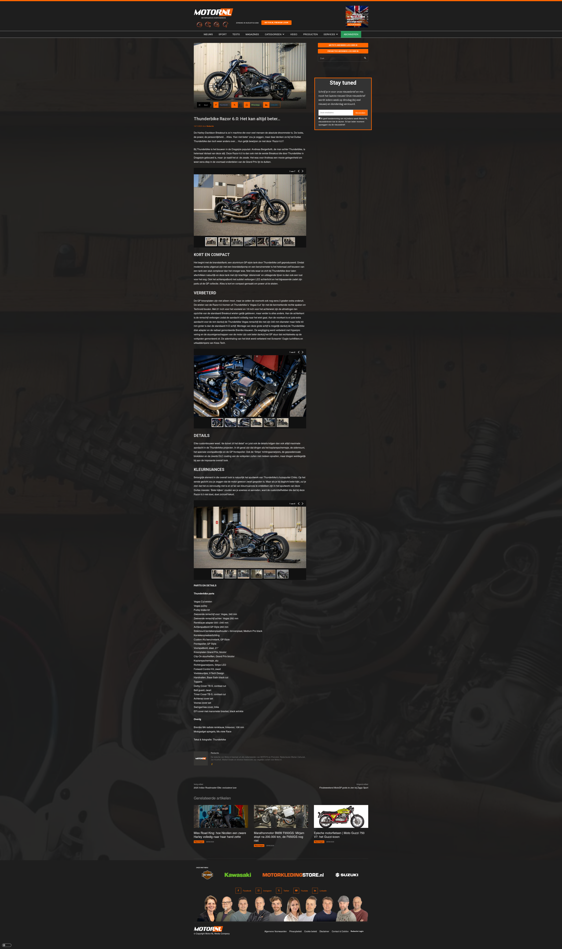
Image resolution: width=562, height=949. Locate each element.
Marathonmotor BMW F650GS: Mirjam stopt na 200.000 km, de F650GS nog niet (279, 837)
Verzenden (360, 113)
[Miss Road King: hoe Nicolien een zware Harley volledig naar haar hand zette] (221, 816)
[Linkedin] (315, 890)
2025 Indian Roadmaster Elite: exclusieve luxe (215, 787)
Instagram (267, 890)
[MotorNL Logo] (208, 929)
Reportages (354, 24)
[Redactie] (201, 758)
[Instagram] (258, 890)
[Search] (365, 58)
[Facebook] (212, 764)
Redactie (210, 126)
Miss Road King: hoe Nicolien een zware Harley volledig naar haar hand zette (220, 835)
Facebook (247, 890)
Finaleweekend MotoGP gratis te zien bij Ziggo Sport (343, 787)
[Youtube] (296, 890)
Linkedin (323, 890)
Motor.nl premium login (276, 23)
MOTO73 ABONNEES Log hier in (343, 45)
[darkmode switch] (6, 945)
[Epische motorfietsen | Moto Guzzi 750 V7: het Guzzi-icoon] (341, 816)
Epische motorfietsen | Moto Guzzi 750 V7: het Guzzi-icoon (339, 835)
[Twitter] (279, 890)
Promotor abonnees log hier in (343, 51)
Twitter (286, 890)
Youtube (304, 890)
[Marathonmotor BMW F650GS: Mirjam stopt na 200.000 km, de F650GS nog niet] (281, 816)
